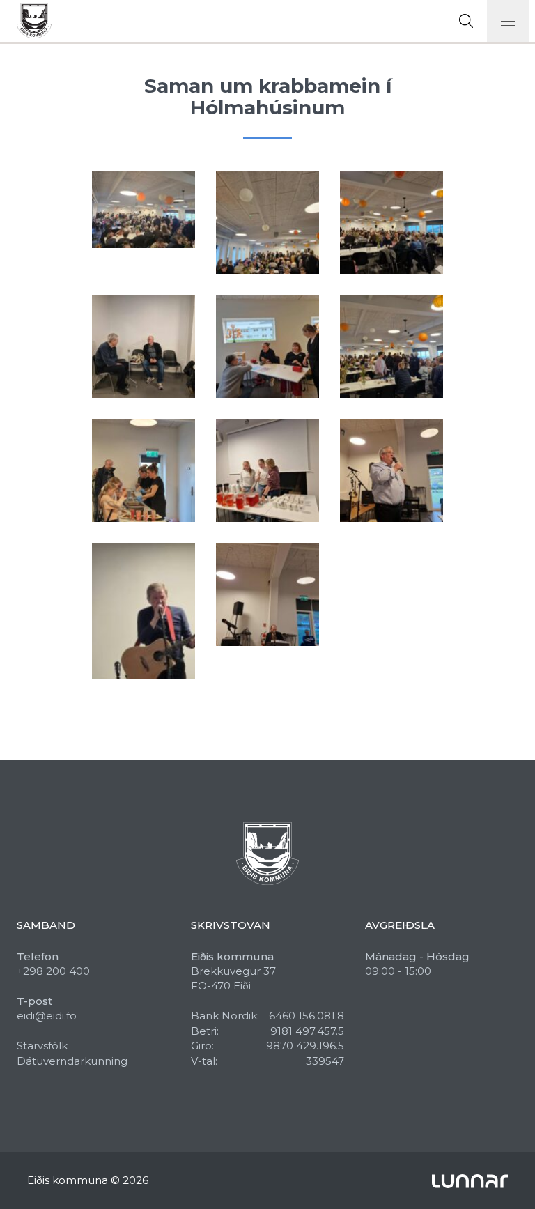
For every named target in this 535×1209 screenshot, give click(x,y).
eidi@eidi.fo (47, 1015)
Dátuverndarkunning (72, 1061)
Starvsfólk (42, 1045)
